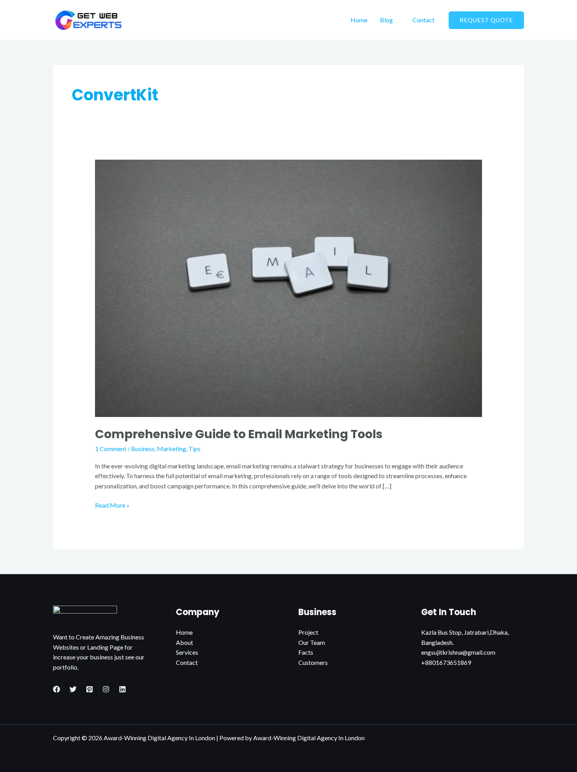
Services (187, 652)
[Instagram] (106, 689)
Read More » (112, 504)
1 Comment (110, 448)
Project (308, 632)
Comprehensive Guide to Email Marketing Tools (239, 434)
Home (359, 20)
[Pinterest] (89, 689)
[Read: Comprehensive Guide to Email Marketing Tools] (288, 287)
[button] (486, 20)
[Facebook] (56, 689)
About (184, 642)
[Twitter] (73, 689)
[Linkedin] (122, 689)
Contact (424, 20)
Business (143, 448)
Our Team (311, 642)
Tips (194, 448)
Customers (313, 662)
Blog (386, 20)
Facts (305, 652)
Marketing (171, 448)
